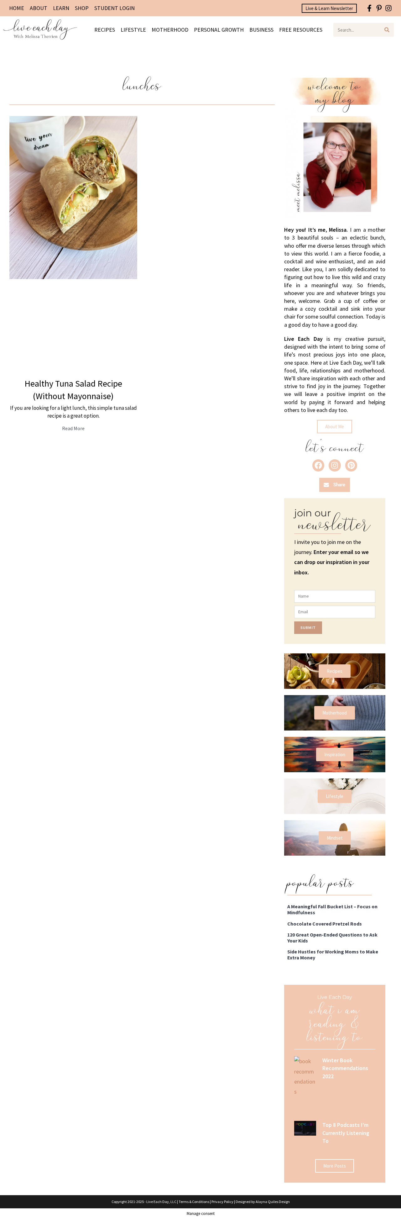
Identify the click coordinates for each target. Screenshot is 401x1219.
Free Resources (300, 29)
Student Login (114, 8)
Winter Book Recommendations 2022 (345, 1068)
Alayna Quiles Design (273, 1201)
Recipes (104, 29)
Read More (73, 428)
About (38, 8)
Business (261, 29)
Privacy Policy (222, 1201)
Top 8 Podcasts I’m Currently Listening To (345, 1132)
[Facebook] (318, 465)
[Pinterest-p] (379, 8)
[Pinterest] (351, 465)
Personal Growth (219, 29)
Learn (61, 8)
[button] (334, 485)
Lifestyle (133, 29)
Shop (82, 8)
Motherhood (170, 29)
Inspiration (334, 754)
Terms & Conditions (194, 1201)
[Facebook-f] (369, 8)
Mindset (335, 838)
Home (16, 8)
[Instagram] (388, 8)
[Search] (387, 30)
